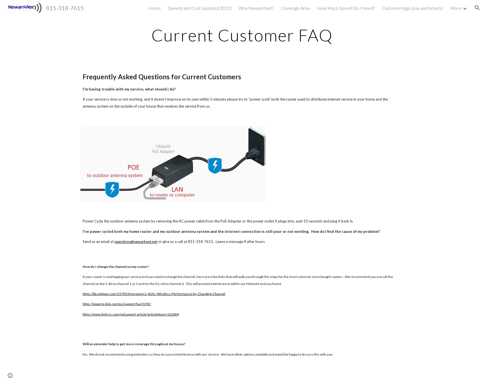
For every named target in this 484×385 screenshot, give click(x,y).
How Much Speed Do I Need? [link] (346, 8)
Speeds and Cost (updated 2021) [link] (199, 8)
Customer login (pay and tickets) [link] (412, 8)
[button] (477, 8)
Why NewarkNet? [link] (256, 8)
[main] (242, 35)
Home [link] (154, 8)
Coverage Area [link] (295, 8)
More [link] (455, 8)
